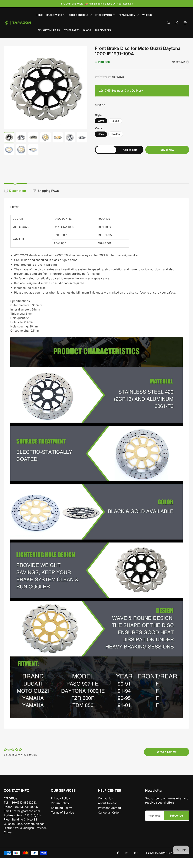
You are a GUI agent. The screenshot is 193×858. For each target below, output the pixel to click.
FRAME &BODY (127, 15)
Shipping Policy (61, 808)
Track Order (103, 30)
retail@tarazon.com (27, 811)
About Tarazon (107, 803)
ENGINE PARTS (103, 15)
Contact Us (105, 798)
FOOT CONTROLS (78, 15)
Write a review (167, 752)
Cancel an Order (109, 812)
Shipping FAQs (48, 191)
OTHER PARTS (72, 30)
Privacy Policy (60, 798)
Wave (101, 120)
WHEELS (147, 15)
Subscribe (176, 815)
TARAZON (160, 852)
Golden (115, 133)
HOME (39, 15)
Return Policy (60, 803)
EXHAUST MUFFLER (49, 30)
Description (17, 191)
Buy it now (167, 149)
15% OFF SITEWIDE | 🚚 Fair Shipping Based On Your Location (96, 3)
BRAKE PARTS (54, 15)
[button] (103, 77)
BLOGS (87, 30)
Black (101, 133)
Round (115, 120)
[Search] (168, 22)
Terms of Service (62, 812)
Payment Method (109, 808)
